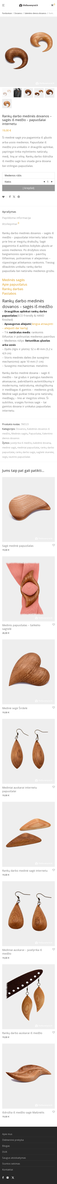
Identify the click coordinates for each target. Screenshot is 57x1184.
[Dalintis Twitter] (14, 196)
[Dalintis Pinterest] (19, 196)
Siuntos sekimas (11, 1163)
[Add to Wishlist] (4, 197)
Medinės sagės (19, 433)
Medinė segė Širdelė (14, 708)
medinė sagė (9, 447)
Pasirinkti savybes (9, 550)
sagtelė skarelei (44, 452)
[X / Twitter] (13, 1177)
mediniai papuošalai (28, 447)
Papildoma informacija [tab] (16, 218)
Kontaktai (7, 1169)
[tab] (13, 280)
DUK (4, 1151)
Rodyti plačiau (26, 550)
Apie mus (7, 1134)
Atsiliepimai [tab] (10, 224)
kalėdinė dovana (42, 442)
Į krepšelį (28, 188)
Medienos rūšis (13, 175)
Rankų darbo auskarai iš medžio (22, 1033)
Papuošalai (35, 433)
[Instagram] (7, 1177)
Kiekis (8, 181)
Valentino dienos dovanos (35, 13)
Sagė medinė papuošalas (17, 545)
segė (4, 456)
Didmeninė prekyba (13, 1140)
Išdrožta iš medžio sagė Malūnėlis (23, 1112)
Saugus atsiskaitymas (14, 1157)
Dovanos (18, 13)
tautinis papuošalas (19, 456)
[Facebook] (3, 1177)
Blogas (6, 1145)
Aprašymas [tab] (9, 211)
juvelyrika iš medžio (21, 442)
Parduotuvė (7, 13)
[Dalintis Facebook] (10, 196)
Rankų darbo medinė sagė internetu (25, 870)
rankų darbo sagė (25, 452)
